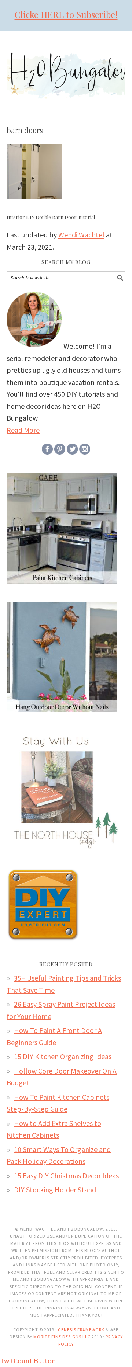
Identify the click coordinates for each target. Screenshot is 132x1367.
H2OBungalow (66, 69)
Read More (23, 430)
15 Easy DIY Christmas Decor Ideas (66, 1175)
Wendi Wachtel (81, 234)
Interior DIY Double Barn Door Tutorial (51, 217)
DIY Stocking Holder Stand (55, 1189)
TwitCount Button (28, 1360)
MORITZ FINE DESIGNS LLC (62, 1336)
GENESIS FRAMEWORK (81, 1329)
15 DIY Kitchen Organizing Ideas (62, 1056)
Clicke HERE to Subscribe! (66, 14)
